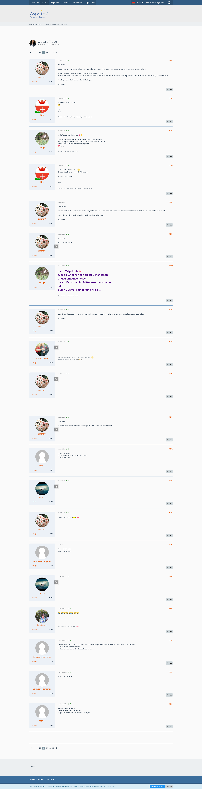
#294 (171, 513)
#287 (171, 266)
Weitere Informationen (157, 786)
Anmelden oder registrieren (155, 3)
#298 (171, 640)
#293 (171, 481)
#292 (171, 449)
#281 (171, 60)
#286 (171, 234)
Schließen (169, 786)
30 (53, 52)
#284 (171, 165)
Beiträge (34, 81)
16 (47, 52)
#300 (171, 704)
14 (40, 52)
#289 (171, 342)
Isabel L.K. (43, 45)
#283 (171, 131)
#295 (171, 545)
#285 (171, 202)
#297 (171, 608)
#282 (171, 98)
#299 (171, 672)
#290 (171, 373)
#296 (171, 576)
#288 (171, 310)
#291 (171, 417)
